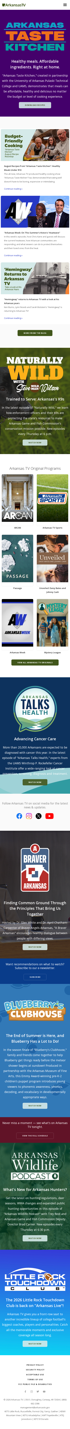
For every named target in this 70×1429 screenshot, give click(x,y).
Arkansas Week (17, 652)
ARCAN (17, 527)
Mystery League (52, 652)
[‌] (25, 1391)
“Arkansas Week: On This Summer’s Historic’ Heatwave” (32, 232)
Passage (17, 588)
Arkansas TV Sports (52, 527)
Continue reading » (13, 188)
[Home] (14, 4)
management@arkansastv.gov (35, 1407)
